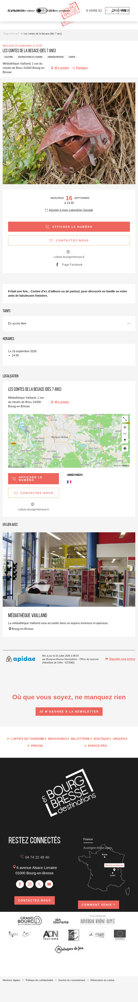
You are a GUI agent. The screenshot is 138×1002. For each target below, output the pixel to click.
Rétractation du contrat (102, 980)
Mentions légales (11, 980)
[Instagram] (30, 884)
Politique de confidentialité (39, 980)
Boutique (101, 738)
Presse (37, 745)
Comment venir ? (98, 904)
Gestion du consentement (71, 980)
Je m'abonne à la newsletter (69, 711)
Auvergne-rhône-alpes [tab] (97, 847)
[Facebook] (20, 884)
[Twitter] (39, 884)
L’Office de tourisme (27, 738)
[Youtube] (49, 884)
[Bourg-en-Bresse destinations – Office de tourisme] (69, 815)
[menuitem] (70, 11)
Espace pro (97, 745)
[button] (113, 11)
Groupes (120, 738)
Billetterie (80, 738)
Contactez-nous (34, 900)
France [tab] (88, 839)
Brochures (57, 738)
